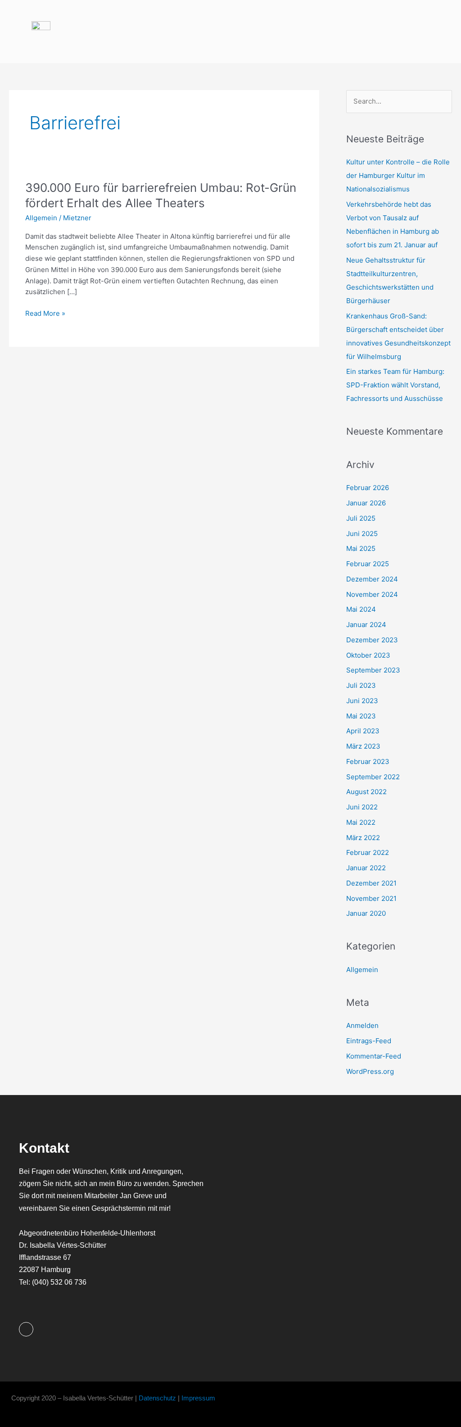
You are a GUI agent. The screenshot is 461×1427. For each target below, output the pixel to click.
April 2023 (363, 731)
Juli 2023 (361, 685)
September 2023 (373, 670)
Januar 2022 (366, 867)
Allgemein (41, 218)
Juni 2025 (362, 533)
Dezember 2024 (372, 579)
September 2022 (373, 777)
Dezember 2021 (371, 883)
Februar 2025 (367, 563)
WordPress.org (370, 1071)
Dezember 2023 (372, 640)
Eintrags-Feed (368, 1040)
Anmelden (362, 1025)
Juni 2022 (362, 807)
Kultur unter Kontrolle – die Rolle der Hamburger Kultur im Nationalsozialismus (398, 175)
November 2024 (372, 594)
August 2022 (366, 791)
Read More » (45, 313)
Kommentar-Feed (373, 1056)
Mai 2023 (361, 716)
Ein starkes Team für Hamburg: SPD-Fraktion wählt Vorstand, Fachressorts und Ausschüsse (395, 385)
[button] (425, 31)
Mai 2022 (360, 822)
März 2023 (363, 746)
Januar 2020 (366, 913)
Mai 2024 (361, 609)
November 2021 (371, 898)
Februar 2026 (367, 487)
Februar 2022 (367, 852)
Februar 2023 (367, 761)
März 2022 (363, 837)
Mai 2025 (360, 548)
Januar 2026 (366, 503)
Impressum (199, 1398)
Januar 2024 (366, 624)
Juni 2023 (362, 700)
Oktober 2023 (368, 655)
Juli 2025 (360, 518)
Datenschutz (157, 1398)
